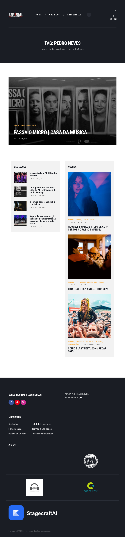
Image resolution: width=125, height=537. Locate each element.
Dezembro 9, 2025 (91, 344)
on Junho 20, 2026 (37, 208)
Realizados (31, 126)
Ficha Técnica (15, 429)
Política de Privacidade (43, 433)
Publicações (19, 126)
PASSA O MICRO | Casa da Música (50, 132)
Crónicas (79, 342)
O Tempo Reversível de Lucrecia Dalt (42, 203)
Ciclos (78, 220)
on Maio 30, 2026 (36, 227)
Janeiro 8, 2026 (78, 285)
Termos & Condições (42, 429)
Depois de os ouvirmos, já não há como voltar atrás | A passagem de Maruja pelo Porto (42, 220)
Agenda (71, 220)
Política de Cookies (18, 433)
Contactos (13, 424)
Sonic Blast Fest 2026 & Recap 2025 (87, 350)
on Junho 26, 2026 (37, 195)
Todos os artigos (57, 49)
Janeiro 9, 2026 (78, 222)
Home (44, 49)
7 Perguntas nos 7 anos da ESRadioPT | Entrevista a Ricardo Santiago (42, 190)
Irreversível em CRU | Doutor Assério (43, 174)
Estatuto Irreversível (41, 424)
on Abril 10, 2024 (21, 139)
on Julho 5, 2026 (36, 179)
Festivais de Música (84, 282)
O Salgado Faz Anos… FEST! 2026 (88, 289)
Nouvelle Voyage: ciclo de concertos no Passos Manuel (88, 228)
